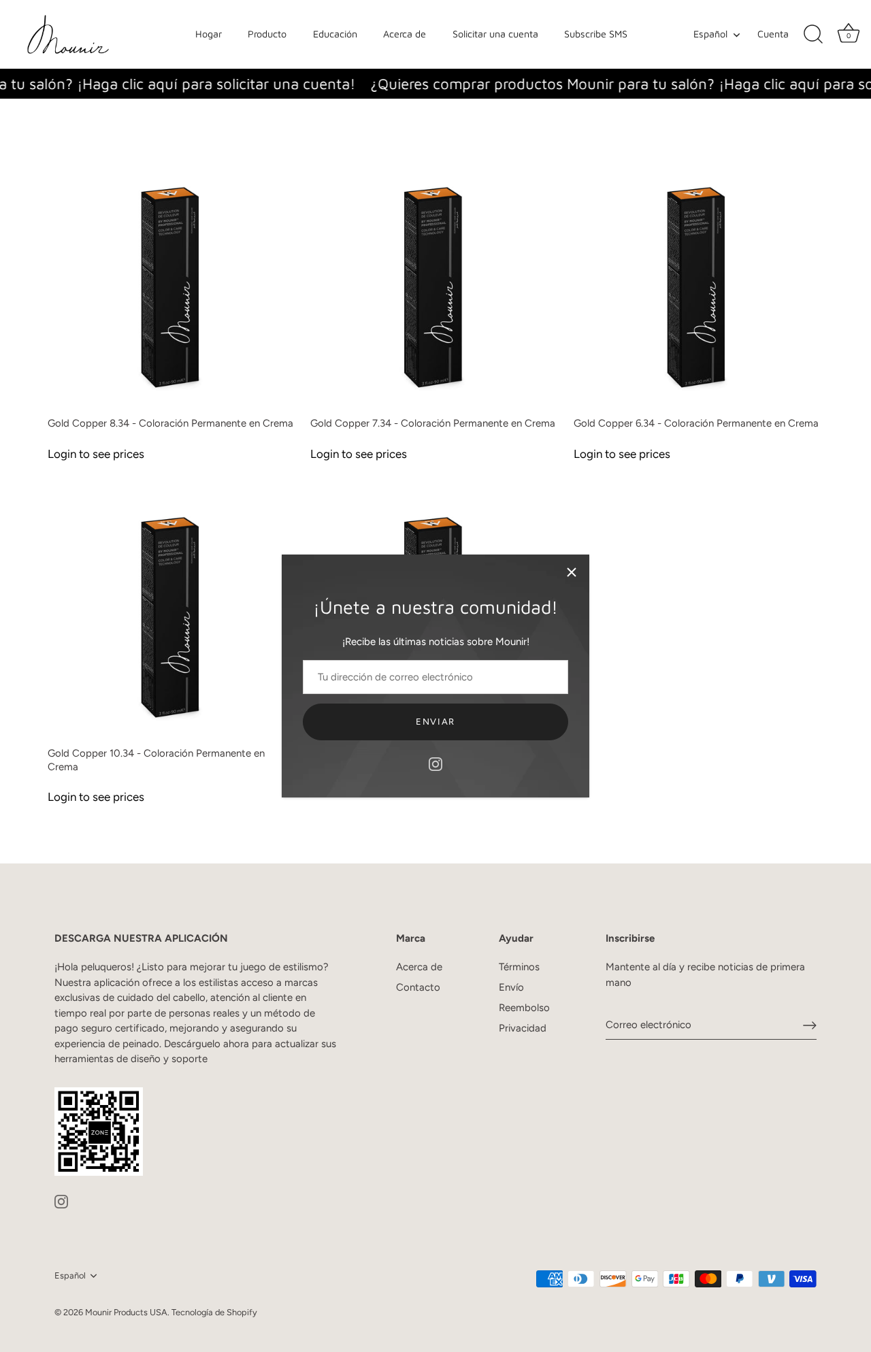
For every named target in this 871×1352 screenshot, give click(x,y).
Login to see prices (96, 454)
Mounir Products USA (126, 1312)
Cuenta (773, 33)
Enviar (435, 721)
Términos (519, 967)
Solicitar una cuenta (495, 33)
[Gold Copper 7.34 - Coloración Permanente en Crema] (434, 284)
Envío (511, 987)
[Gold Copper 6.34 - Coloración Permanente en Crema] (698, 284)
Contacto (418, 987)
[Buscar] (813, 35)
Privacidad (522, 1028)
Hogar (208, 33)
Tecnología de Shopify (214, 1312)
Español (710, 33)
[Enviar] (810, 1025)
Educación (335, 33)
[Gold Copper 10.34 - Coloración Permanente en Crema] (172, 614)
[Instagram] (435, 763)
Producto (267, 33)
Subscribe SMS (595, 33)
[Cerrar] (572, 572)
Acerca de (404, 33)
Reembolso (524, 1008)
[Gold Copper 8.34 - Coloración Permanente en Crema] (172, 284)
